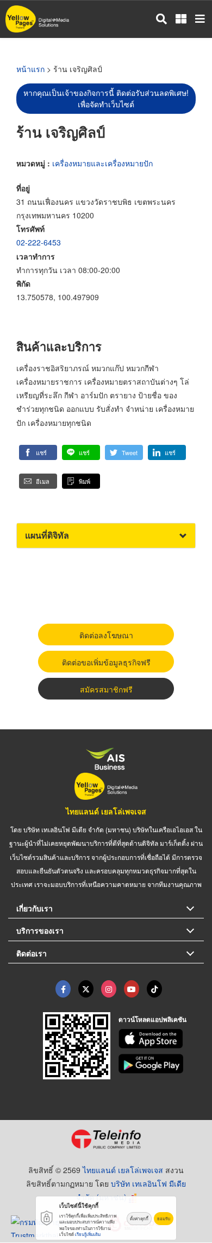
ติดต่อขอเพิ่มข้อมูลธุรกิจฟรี (106, 662)
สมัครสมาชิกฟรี (106, 689)
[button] (38, 452)
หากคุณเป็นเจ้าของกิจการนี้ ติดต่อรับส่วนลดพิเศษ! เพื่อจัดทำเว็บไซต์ (106, 98)
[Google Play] (161, 1063)
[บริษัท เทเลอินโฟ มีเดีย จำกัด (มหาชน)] (106, 1139)
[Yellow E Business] (63, 989)
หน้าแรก (30, 68)
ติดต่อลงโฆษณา (106, 635)
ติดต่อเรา (31, 953)
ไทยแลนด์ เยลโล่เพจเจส (106, 811)
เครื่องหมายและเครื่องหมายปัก (102, 163)
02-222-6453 (38, 242)
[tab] (106, 535)
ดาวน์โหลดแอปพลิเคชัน (152, 1019)
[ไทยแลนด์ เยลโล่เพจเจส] (85, 989)
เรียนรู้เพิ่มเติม (88, 1234)
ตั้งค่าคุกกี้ (139, 1218)
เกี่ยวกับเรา (34, 908)
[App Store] (161, 1038)
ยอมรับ (163, 1218)
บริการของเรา (40, 930)
